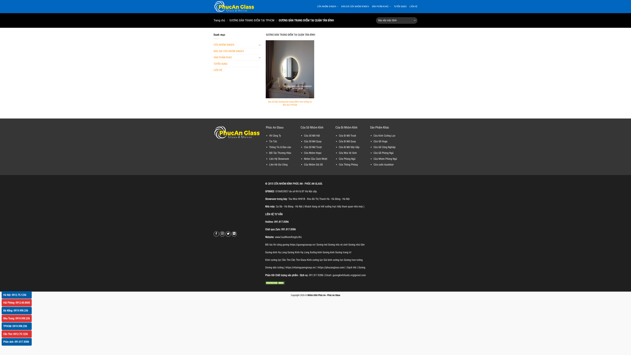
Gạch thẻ (351, 267)
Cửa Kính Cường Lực (384, 135)
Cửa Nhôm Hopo (312, 152)
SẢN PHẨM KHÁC (380, 6)
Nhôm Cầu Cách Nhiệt (315, 158)
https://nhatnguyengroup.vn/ (301, 267)
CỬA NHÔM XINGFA (326, 6)
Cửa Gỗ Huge (380, 141)
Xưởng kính (316, 252)
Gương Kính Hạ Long (298, 252)
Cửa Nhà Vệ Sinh (348, 152)
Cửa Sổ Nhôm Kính (312, 127)
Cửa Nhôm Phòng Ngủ (385, 158)
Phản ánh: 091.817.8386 (16, 341)
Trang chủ (219, 20)
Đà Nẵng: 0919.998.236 (15, 310)
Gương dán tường (274, 267)
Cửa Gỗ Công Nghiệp (385, 147)
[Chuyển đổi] (259, 45)
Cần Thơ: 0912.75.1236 (15, 334)
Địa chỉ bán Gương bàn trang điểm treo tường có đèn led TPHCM (290, 103)
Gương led (321, 244)
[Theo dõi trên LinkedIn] (234, 234)
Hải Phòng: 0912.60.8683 (16, 302)
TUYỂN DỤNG (400, 6)
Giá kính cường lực (333, 259)
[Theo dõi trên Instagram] (222, 234)
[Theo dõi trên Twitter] (228, 234)
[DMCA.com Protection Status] (275, 282)
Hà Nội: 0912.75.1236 (14, 294)
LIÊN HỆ (413, 6)
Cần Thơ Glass (298, 259)
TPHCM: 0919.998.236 (15, 326)
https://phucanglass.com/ (331, 267)
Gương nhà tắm (356, 244)
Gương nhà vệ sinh (338, 244)
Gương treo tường (353, 259)
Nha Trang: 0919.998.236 (16, 318)
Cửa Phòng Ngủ (347, 158)
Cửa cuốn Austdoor (384, 164)
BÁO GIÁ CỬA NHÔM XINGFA (355, 6)
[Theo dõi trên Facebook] (216, 234)
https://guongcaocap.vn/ (303, 244)
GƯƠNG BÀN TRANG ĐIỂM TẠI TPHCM (251, 20)
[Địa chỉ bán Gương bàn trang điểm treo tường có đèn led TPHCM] (290, 69)
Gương (361, 267)
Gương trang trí (343, 252)
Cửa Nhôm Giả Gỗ (313, 164)
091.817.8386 (281, 221)
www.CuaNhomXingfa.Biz (288, 237)
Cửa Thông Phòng (348, 164)
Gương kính (329, 252)
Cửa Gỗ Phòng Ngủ (384, 152)
